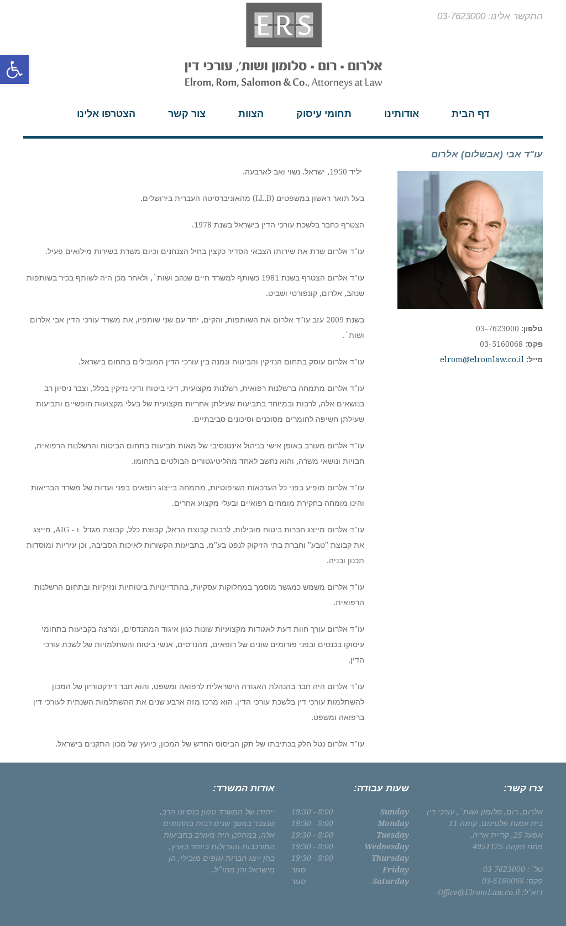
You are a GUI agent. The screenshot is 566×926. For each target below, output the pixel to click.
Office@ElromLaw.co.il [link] (479, 892)
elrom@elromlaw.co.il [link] (482, 359)
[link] (14, 69)
